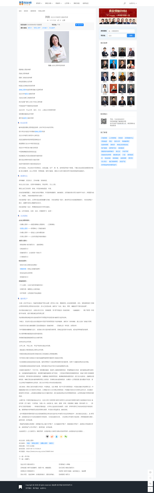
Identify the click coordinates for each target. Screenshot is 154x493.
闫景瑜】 (62, 464)
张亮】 (62, 471)
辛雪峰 (113, 94)
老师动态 (86, 3)
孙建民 (122, 106)
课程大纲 (48, 3)
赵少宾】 (24, 464)
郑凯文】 (24, 471)
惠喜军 (131, 69)
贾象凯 (105, 82)
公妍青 (105, 69)
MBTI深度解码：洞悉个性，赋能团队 (39, 468)
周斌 (122, 94)
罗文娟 (105, 94)
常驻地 (103, 35)
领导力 (30, 28)
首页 (20, 11)
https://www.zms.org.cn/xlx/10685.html (40, 451)
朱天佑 (27, 456)
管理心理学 (41, 11)
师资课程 (104, 31)
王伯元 (131, 57)
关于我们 (28, 488)
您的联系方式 (121, 123)
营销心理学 (22, 90)
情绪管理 (23, 269)
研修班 (58, 3)
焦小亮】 (24, 474)
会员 (132, 3)
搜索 (130, 35)
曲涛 (131, 106)
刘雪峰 (113, 57)
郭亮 (122, 69)
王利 (105, 106)
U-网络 (67, 464)
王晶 (113, 106)
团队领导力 (31, 464)
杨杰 (113, 82)
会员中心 (43, 488)
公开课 (67, 3)
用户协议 (36, 488)
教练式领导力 (69, 468)
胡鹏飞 (27, 459)
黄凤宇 (131, 94)
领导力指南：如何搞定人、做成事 (75, 471)
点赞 (62, 20)
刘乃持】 (62, 468)
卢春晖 (113, 69)
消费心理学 (44, 443)
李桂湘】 (24, 468)
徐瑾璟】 (62, 474)
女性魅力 (45, 28)
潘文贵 (122, 57)
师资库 (38, 3)
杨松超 (131, 82)
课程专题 (77, 3)
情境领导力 (31, 471)
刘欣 (28, 443)
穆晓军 (122, 82)
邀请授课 (80, 25)
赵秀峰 (105, 57)
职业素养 (52, 28)
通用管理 (33, 11)
